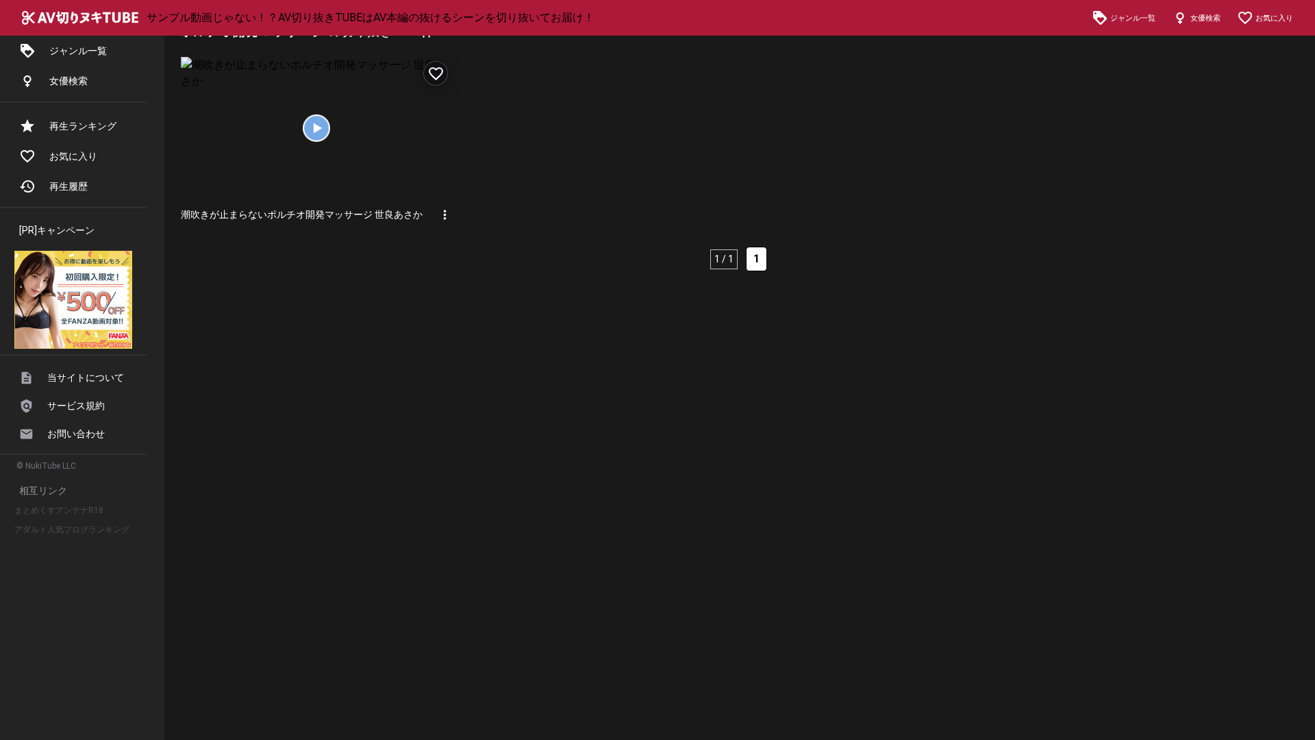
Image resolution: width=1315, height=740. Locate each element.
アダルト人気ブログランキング (71, 529)
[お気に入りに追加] (435, 73)
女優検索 (68, 80)
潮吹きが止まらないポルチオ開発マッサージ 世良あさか (302, 214)
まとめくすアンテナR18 (58, 510)
